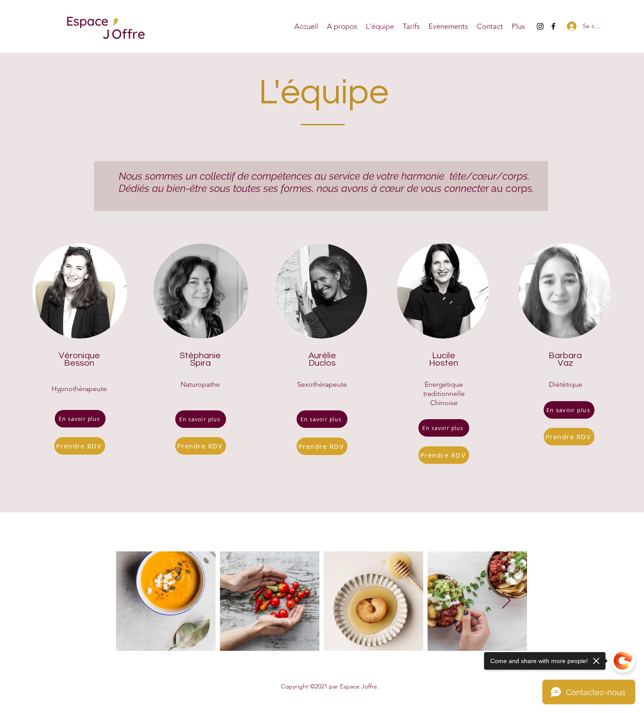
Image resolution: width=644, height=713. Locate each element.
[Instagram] (540, 26)
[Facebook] (553, 26)
